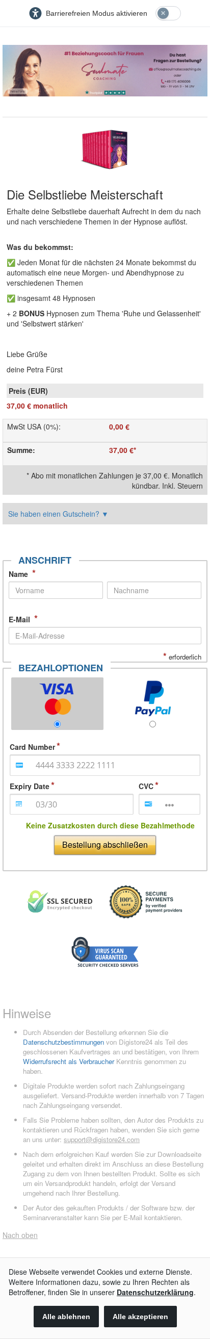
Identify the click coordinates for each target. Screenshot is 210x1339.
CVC (146, 786)
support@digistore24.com (102, 1139)
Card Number (32, 747)
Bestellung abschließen (105, 844)
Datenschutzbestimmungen (63, 1042)
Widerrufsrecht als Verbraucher (68, 1061)
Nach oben (20, 1235)
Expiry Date (29, 786)
